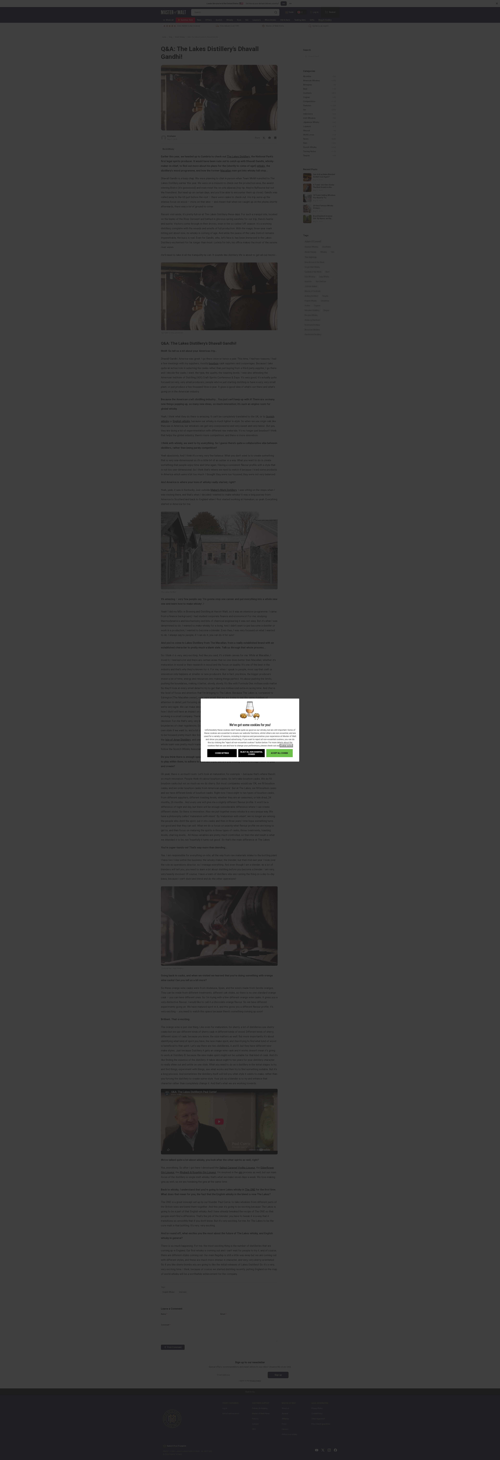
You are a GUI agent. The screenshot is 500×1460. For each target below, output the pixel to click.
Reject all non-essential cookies (251, 753)
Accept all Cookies (279, 753)
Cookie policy (286, 745)
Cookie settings (222, 753)
